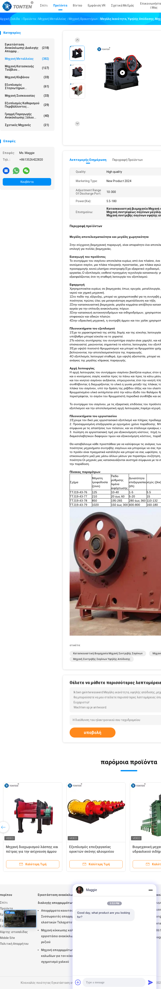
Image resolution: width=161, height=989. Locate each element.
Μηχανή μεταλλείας (27, 58)
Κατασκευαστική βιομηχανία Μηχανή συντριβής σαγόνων (108, 653)
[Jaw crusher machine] (122, 73)
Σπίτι (4, 902)
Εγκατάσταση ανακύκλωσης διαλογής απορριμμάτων (58, 898)
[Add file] (78, 982)
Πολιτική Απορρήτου (14, 943)
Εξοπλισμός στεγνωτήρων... (27, 86)
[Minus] (150, 890)
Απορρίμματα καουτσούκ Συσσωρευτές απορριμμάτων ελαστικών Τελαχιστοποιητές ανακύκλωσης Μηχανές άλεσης (62, 917)
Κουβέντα (27, 181)
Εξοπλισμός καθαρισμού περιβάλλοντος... (27, 105)
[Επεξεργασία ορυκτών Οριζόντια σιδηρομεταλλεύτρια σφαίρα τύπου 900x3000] (96, 812)
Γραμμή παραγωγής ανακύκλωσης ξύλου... (27, 115)
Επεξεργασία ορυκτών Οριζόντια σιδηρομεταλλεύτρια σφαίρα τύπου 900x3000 (95, 851)
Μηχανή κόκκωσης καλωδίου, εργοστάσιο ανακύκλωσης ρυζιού (61, 936)
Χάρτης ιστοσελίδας (14, 932)
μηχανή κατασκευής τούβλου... (27, 68)
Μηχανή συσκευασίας (27, 95)
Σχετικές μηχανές (27, 125)
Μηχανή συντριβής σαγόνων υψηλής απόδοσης (101, 659)
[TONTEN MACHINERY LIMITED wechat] (26, 170)
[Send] (150, 982)
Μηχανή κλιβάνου (27, 77)
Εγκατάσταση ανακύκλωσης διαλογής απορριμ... (27, 48)
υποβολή (92, 732)
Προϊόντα (6, 908)
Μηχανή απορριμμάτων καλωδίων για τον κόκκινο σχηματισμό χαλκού (59, 955)
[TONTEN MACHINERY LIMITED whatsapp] (16, 170)
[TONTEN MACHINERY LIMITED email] (6, 170)
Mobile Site (7, 938)
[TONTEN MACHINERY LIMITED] (18, 6)
